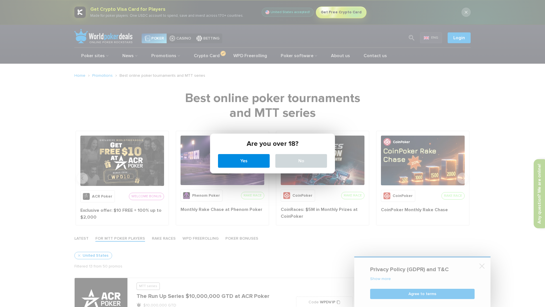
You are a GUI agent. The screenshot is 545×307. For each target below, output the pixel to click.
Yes (244, 161)
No (301, 161)
